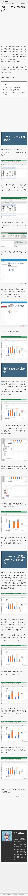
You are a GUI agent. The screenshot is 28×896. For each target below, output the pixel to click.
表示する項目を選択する (11, 90)
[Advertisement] (14, 28)
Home (2, 3)
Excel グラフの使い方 (15, 69)
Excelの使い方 (8, 3)
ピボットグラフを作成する (12, 87)
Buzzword (15, 894)
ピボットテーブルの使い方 (18, 3)
